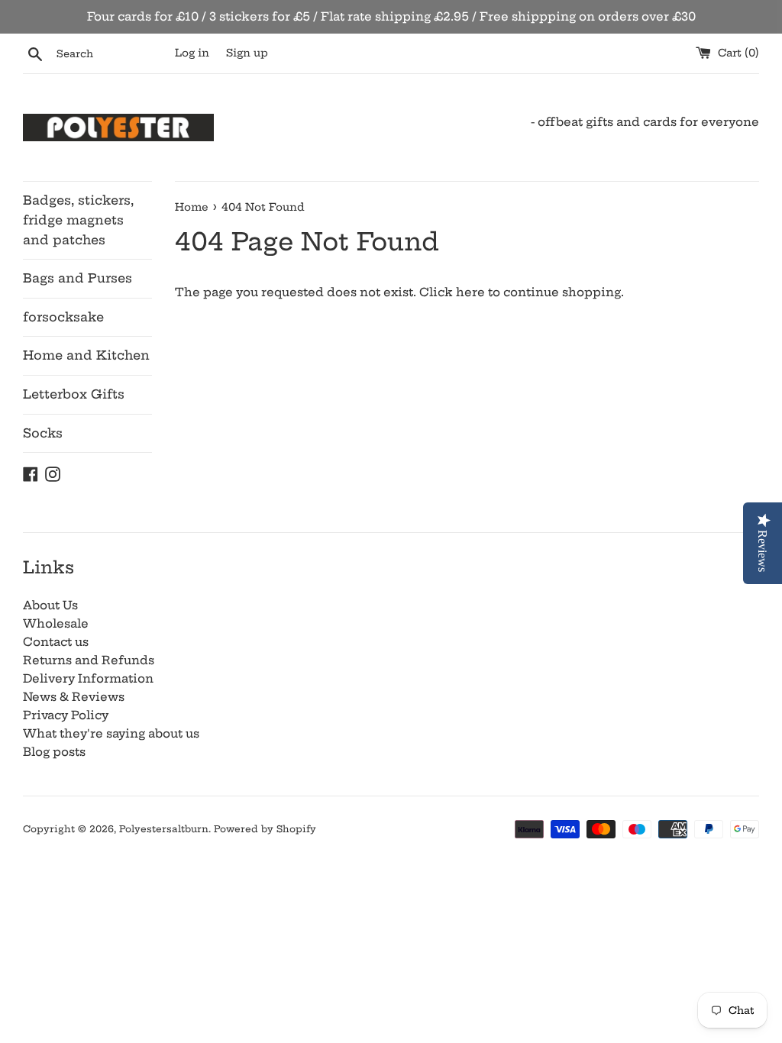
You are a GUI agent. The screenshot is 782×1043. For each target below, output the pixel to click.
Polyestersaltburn (163, 829)
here (470, 292)
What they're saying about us (111, 733)
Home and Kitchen (86, 355)
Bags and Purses (77, 278)
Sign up (247, 53)
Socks (43, 433)
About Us (50, 605)
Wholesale (56, 623)
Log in (192, 53)
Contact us (56, 642)
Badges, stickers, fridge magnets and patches (78, 219)
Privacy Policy (65, 715)
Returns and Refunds (88, 660)
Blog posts (54, 751)
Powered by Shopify (265, 829)
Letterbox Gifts (73, 394)
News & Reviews (73, 696)
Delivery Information (88, 678)
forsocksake (63, 317)
